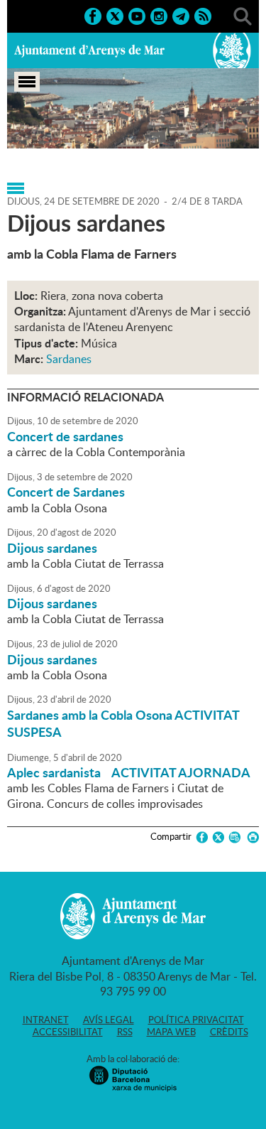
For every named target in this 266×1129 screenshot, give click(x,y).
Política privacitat (196, 1019)
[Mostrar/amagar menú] (27, 82)
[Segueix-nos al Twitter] (115, 15)
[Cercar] (242, 15)
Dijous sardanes (52, 548)
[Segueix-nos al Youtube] (137, 15)
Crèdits (229, 1031)
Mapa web (171, 1031)
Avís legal (108, 1019)
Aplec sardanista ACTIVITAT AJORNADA (128, 772)
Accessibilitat (68, 1031)
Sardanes (69, 359)
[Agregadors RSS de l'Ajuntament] (203, 15)
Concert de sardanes (65, 436)
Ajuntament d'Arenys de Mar (89, 50)
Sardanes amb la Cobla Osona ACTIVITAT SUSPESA (123, 723)
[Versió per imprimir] (251, 837)
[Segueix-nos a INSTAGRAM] (159, 15)
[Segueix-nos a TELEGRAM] (181, 15)
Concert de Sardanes (66, 491)
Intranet (46, 1019)
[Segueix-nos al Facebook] (93, 15)
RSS (125, 1031)
